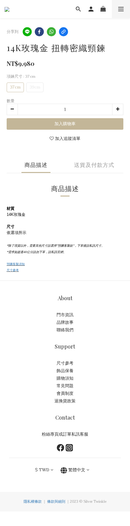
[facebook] (39, 31)
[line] (27, 31)
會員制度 (65, 393)
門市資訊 (65, 314)
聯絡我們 (65, 329)
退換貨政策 (65, 401)
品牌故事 (65, 322)
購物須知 (65, 378)
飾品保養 (65, 370)
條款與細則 (56, 501)
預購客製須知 (16, 264)
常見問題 (65, 385)
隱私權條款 (33, 501)
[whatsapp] (51, 31)
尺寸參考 (13, 270)
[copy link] (63, 31)
